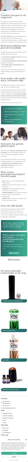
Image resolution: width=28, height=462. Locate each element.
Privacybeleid (16, 460)
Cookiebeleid (11, 460)
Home (1, 13)
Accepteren (14, 453)
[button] (26, 439)
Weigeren (14, 456)
